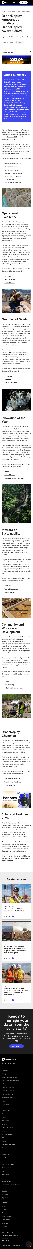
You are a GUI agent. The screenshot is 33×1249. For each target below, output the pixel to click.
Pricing (4, 1074)
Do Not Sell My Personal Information (10, 1235)
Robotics (4, 1084)
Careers (4, 1209)
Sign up (4, 1157)
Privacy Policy (5, 1238)
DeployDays (5, 1198)
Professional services (8, 1094)
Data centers (6, 1121)
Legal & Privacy (6, 1181)
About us (4, 1206)
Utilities (4, 1138)
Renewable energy (7, 1127)
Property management (8, 1145)
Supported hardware (8, 1091)
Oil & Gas (4, 1124)
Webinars (4, 1178)
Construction (6, 1114)
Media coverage (7, 1216)
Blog (3, 11)
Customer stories (7, 1168)
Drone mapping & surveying (10, 1077)
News (3, 1213)
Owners (4, 1117)
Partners (4, 1226)
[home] (8, 2)
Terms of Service (5, 1240)
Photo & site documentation (10, 1081)
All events (5, 1194)
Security (4, 1101)
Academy (4, 1161)
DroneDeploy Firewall (8, 1097)
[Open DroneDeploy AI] (28, 1244)
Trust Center (5, 1104)
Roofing (4, 1141)
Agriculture (5, 1131)
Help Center (5, 1175)
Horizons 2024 (12, 137)
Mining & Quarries (7, 1134)
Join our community (8, 1164)
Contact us (5, 1223)
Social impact (6, 1220)
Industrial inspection (8, 1087)
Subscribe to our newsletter (10, 1185)
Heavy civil (5, 1148)
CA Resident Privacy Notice (8, 1232)
